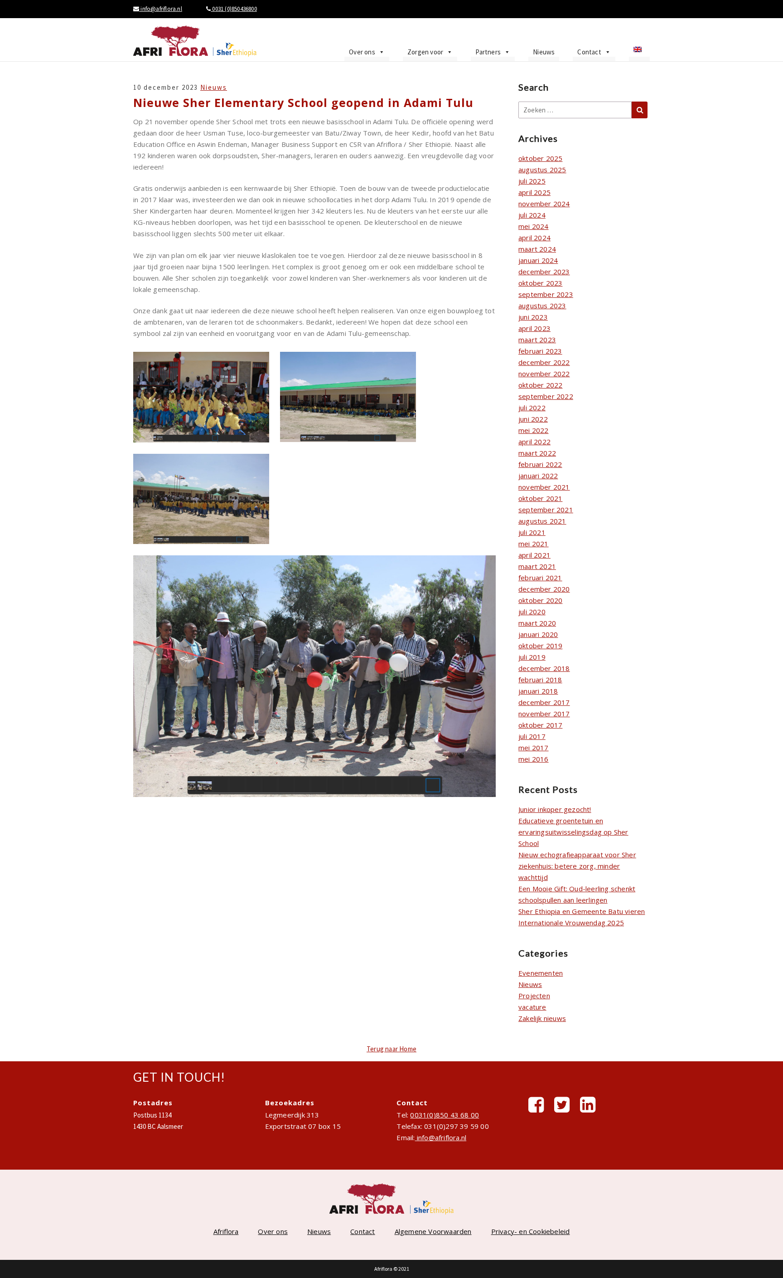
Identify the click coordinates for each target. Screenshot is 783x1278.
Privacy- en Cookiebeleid (530, 1231)
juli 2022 (532, 407)
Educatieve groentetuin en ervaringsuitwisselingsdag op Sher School (573, 832)
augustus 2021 (542, 520)
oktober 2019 (540, 645)
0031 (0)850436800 (234, 9)
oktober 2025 (540, 158)
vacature (532, 1006)
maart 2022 (537, 452)
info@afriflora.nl (160, 9)
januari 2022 (538, 475)
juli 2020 (532, 611)
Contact (589, 52)
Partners (488, 52)
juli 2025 (532, 180)
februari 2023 (540, 350)
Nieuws (544, 52)
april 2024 (534, 237)
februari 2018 (540, 679)
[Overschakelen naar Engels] (639, 52)
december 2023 (544, 271)
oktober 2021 (540, 498)
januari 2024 (538, 260)
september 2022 (545, 396)
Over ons (362, 52)
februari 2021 (540, 577)
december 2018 (544, 668)
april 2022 (534, 441)
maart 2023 (537, 339)
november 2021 (544, 486)
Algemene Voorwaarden (433, 1231)
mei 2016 (533, 758)
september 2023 (545, 294)
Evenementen (540, 972)
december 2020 (544, 588)
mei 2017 (533, 747)
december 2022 (544, 362)
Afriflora (226, 1231)
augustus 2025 (542, 169)
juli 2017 (532, 736)
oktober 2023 (540, 282)
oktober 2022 (540, 384)
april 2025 (534, 192)
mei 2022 (533, 430)
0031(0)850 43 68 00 (444, 1114)
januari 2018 (538, 690)
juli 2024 (532, 214)
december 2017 (544, 702)
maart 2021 (537, 566)
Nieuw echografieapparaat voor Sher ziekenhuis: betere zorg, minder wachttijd (577, 866)
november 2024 (544, 203)
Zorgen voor (425, 52)
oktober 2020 (540, 600)
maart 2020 (537, 622)
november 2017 (544, 713)
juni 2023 (533, 316)
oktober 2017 (540, 724)
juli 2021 (532, 532)
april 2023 (534, 328)
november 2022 (544, 373)
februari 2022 (540, 464)
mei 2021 (533, 543)
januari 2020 (538, 634)
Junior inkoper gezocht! (554, 809)
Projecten (534, 995)
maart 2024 (537, 248)
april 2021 (534, 554)
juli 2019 (532, 656)
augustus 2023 (542, 305)
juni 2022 (533, 418)
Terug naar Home (391, 1049)
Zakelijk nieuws (542, 1018)
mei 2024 (533, 226)
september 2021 (545, 509)
